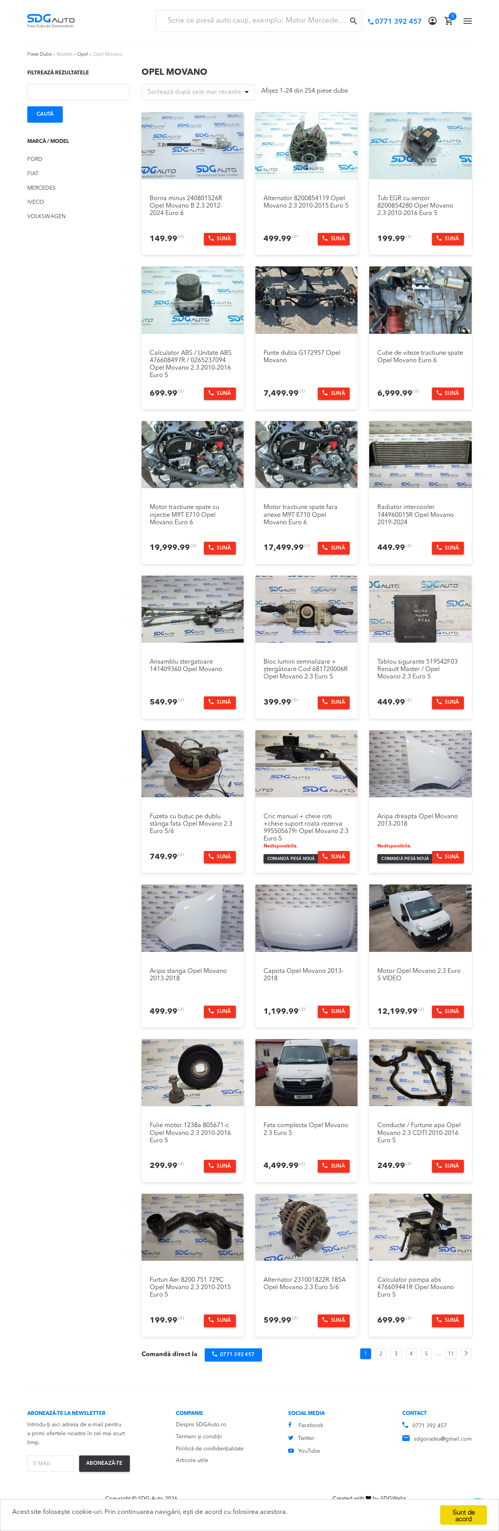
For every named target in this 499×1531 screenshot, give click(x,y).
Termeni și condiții (199, 1436)
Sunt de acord (464, 1515)
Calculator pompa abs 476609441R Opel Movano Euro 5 (415, 1287)
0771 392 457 (429, 1426)
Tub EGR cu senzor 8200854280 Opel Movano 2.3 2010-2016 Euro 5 (415, 206)
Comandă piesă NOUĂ (291, 859)
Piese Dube (39, 54)
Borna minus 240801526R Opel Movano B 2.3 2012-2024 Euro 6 (186, 206)
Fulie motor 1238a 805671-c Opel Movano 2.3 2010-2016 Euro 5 (190, 1132)
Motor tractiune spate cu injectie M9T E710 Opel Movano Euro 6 (184, 514)
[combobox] (259, 21)
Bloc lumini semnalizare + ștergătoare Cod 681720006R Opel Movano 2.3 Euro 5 (306, 669)
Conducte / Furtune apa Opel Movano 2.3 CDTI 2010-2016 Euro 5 (419, 1132)
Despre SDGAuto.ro (201, 1424)
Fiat (33, 173)
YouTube (309, 1451)
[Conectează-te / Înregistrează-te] (432, 21)
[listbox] (198, 92)
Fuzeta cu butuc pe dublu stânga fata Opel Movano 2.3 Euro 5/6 (191, 824)
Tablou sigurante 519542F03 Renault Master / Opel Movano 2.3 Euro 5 (417, 669)
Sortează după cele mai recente (194, 92)
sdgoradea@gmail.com (443, 1439)
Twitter (306, 1438)
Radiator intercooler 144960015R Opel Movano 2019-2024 (415, 514)
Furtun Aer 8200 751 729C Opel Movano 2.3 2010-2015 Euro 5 (190, 1287)
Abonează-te (104, 1463)
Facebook (311, 1425)
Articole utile (192, 1460)
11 (451, 1354)
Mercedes (41, 188)
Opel (82, 54)
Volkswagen (46, 216)
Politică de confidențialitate (210, 1449)
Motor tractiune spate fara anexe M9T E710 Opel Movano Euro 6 (301, 514)
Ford (34, 159)
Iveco (35, 202)
